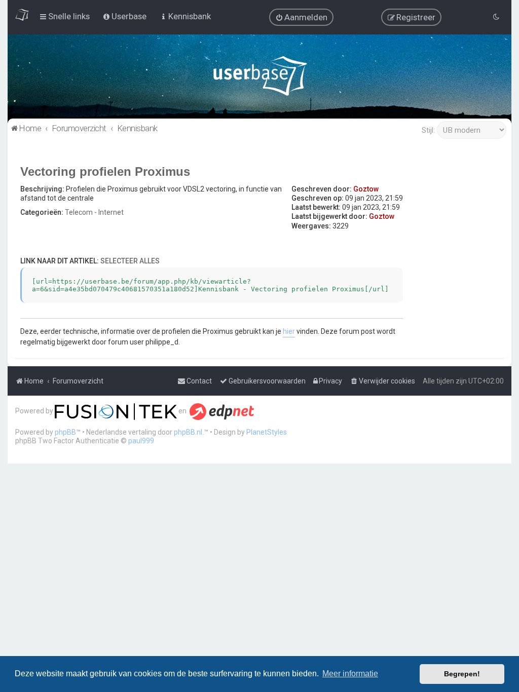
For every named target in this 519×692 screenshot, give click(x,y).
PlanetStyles (266, 432)
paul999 (141, 441)
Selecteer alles (130, 261)
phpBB (65, 432)
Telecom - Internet (94, 212)
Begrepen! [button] (462, 674)
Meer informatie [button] (350, 673)
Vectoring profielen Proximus (105, 171)
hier (289, 331)
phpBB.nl (188, 432)
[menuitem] (301, 17)
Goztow (366, 189)
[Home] (260, 78)
